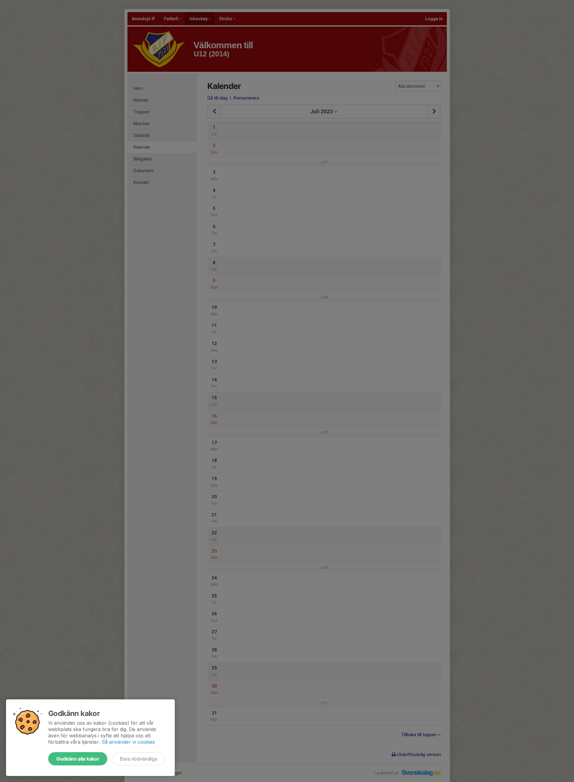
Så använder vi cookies (128, 742)
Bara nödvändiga (138, 759)
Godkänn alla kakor (77, 759)
